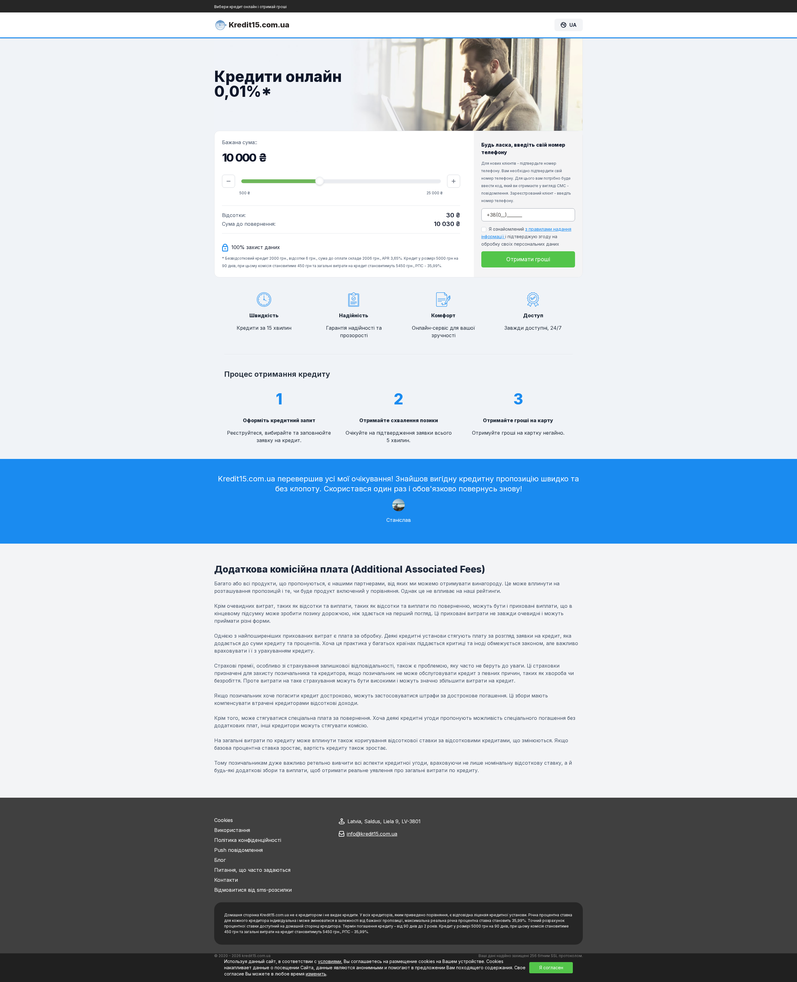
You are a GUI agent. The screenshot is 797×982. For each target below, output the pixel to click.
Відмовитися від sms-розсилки (253, 889)
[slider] (319, 181)
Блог (220, 859)
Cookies (223, 820)
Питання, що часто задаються (252, 869)
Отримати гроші (528, 259)
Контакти (226, 879)
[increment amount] (453, 181)
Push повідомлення (238, 849)
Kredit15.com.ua (259, 24)
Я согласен (551, 967)
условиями (329, 961)
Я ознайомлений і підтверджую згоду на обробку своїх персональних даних (526, 236)
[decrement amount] (228, 181)
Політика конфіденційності (247, 840)
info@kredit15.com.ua (372, 834)
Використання (232, 830)
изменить (316, 973)
